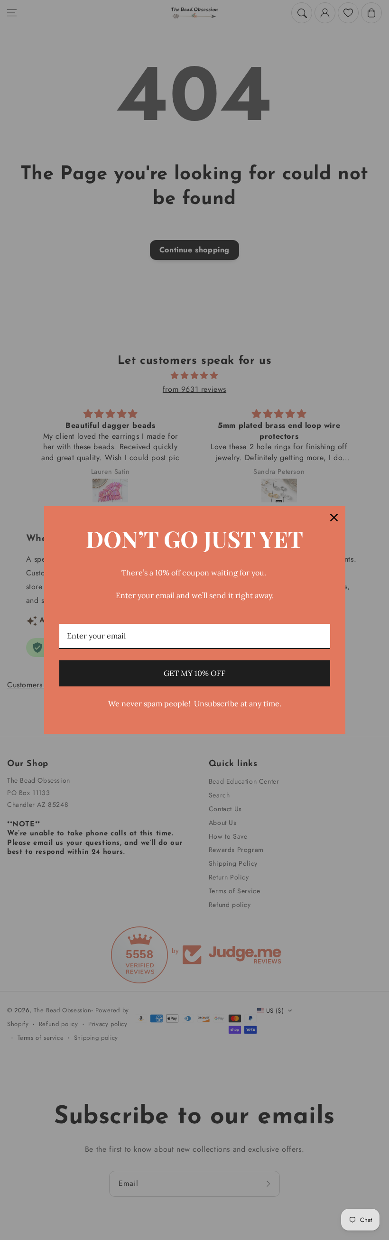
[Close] (334, 517)
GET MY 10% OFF (194, 673)
